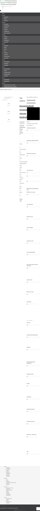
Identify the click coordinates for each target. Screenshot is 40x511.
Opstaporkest (8, 467)
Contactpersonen (8, 494)
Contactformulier (8, 495)
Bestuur (7, 480)
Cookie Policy (8, 493)
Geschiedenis (8, 481)
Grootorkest (7, 469)
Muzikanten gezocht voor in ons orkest (11, 482)
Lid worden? (7, 483)
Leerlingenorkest (8, 468)
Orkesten (5, 466)
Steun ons (5, 497)
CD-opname (7, 492)
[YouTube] (2, 0)
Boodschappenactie (8, 501)
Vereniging (5, 478)
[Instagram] (14, 0)
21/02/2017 (22, 122)
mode (21, 130)
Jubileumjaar (22, 127)
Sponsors (7, 500)
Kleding (21, 129)
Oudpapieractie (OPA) (9, 498)
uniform (21, 132)
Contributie (7, 484)
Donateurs (7, 499)
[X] (5, 0)
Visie (7, 479)
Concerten (22, 125)
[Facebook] (9, 0)
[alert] (33, 116)
